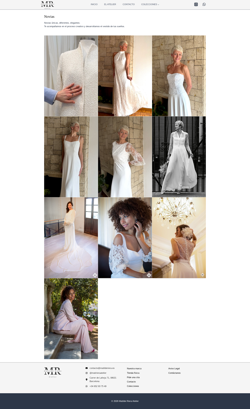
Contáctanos (174, 373)
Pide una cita (133, 377)
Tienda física (133, 373)
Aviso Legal (174, 368)
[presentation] (71, 75)
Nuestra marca (134, 368)
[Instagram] (195, 4)
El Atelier (110, 4)
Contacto (129, 4)
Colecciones (133, 386)
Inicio (94, 4)
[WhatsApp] (204, 4)
